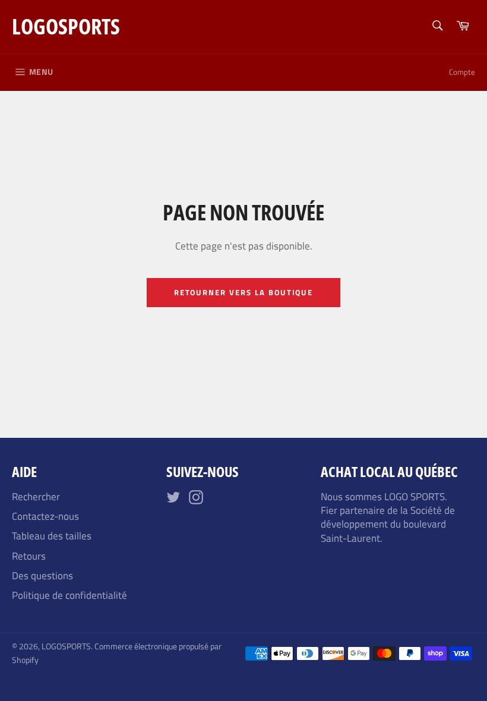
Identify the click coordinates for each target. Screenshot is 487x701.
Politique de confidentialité (69, 595)
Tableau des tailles (51, 536)
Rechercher (36, 496)
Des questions (42, 575)
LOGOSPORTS (66, 26)
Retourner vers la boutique (244, 292)
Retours (29, 556)
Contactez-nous (45, 516)
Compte (462, 72)
